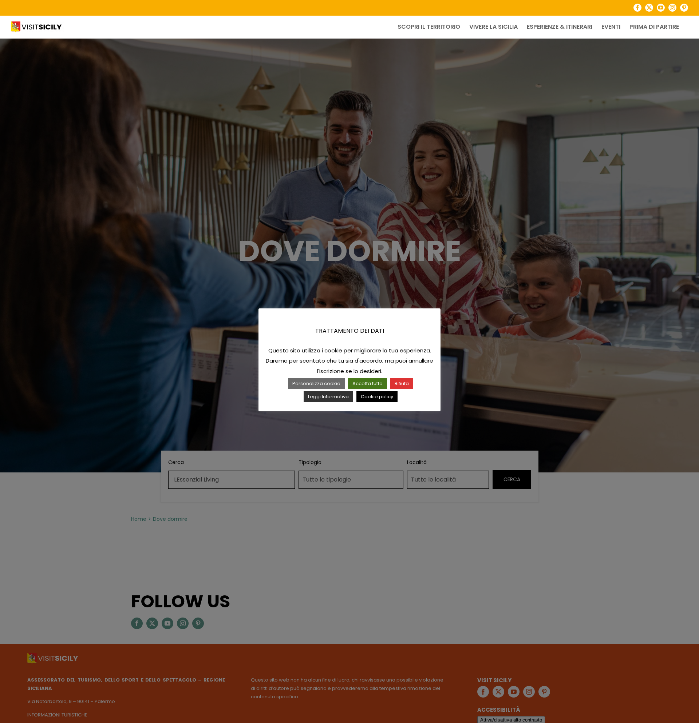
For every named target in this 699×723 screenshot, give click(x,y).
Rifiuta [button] (402, 383)
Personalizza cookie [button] (316, 383)
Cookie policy (377, 396)
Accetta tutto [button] (367, 383)
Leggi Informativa (328, 396)
